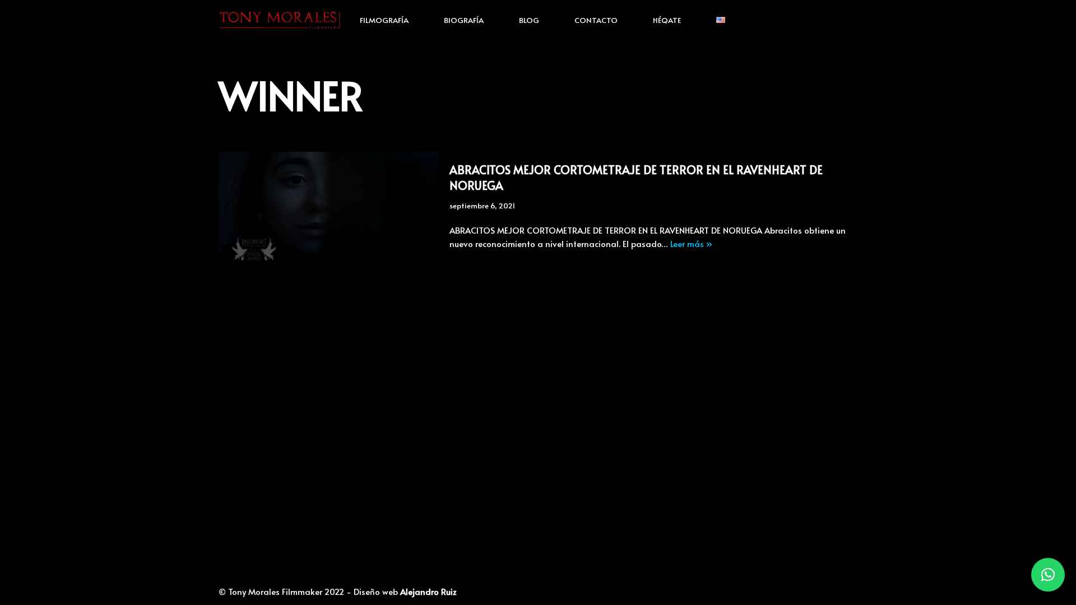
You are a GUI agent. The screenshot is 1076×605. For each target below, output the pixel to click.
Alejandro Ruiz (428, 591)
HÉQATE (667, 20)
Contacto (596, 20)
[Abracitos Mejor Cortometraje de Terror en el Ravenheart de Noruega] (328, 206)
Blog (529, 20)
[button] (1048, 575)
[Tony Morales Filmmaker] (280, 19)
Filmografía (384, 20)
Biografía (464, 20)
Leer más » (691, 243)
